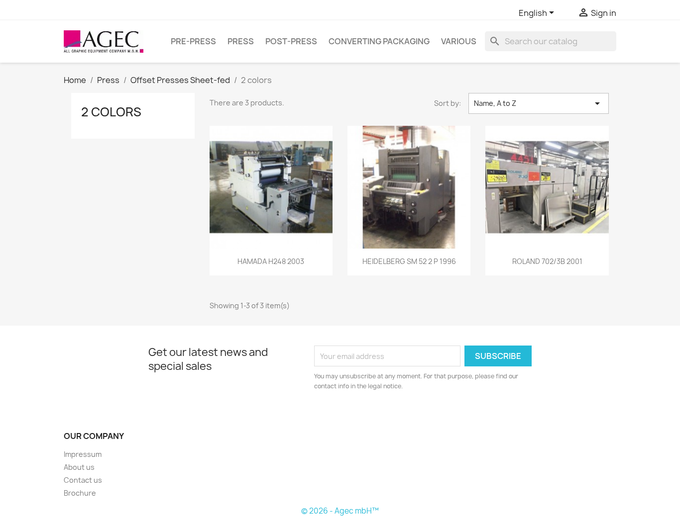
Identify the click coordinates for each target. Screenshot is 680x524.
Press (240, 41)
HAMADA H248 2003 (270, 261)
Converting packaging (379, 41)
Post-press (291, 41)
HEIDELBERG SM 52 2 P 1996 (409, 261)
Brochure (80, 493)
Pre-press (193, 41)
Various (458, 41)
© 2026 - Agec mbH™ (340, 511)
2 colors (111, 111)
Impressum (83, 454)
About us (79, 467)
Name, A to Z (538, 103)
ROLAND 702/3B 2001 (547, 261)
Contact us (83, 480)
